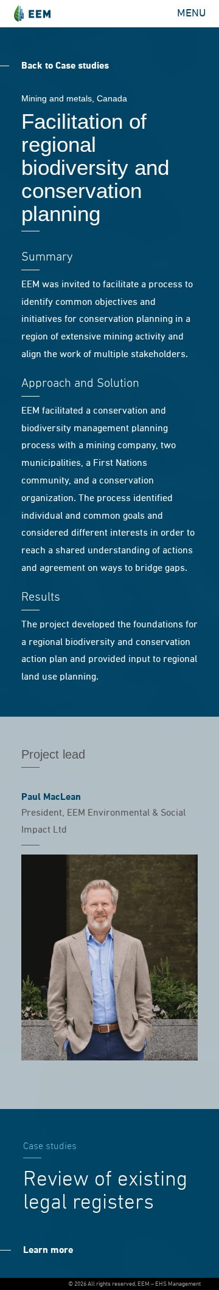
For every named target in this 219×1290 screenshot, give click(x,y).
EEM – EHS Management (32, 13)
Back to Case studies (65, 66)
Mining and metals (56, 98)
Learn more (48, 1250)
